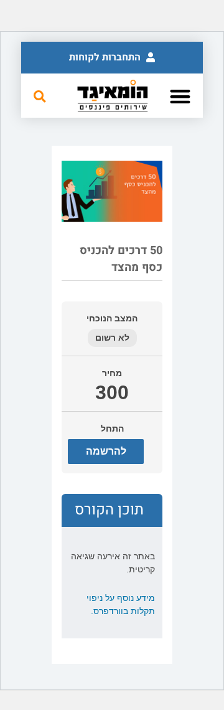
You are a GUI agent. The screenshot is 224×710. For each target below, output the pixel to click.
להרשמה (106, 451)
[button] (112, 57)
